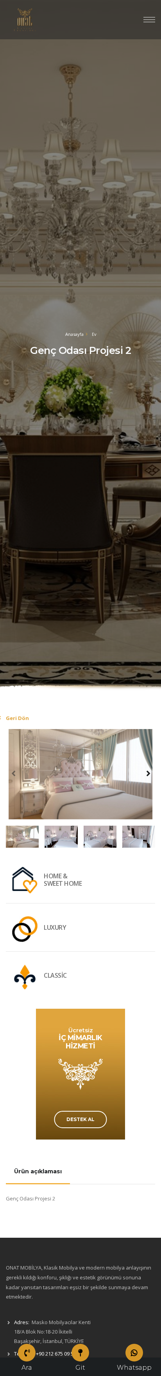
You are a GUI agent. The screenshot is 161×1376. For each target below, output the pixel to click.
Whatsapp (134, 1367)
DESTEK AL (80, 1119)
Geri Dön (17, 718)
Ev (94, 334)
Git (80, 1367)
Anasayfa (74, 334)
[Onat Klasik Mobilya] (25, 19)
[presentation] (14, 773)
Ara (26, 1367)
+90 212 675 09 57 (56, 1353)
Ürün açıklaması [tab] (38, 1171)
